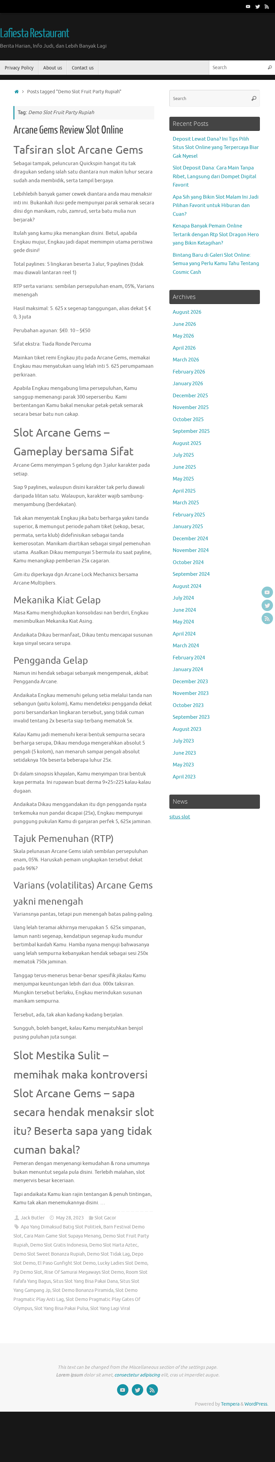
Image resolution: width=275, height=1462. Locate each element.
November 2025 (191, 407)
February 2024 (189, 658)
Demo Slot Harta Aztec (113, 1245)
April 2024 (184, 634)
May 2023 (183, 765)
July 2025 (183, 455)
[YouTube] (248, 6)
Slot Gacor (105, 1218)
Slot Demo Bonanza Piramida (82, 1290)
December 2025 (190, 396)
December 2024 (190, 539)
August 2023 (187, 729)
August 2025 (187, 443)
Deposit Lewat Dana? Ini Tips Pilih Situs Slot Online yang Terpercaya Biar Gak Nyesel (216, 147)
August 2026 (187, 312)
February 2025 (189, 515)
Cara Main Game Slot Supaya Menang (62, 1236)
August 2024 (187, 586)
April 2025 (184, 491)
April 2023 (184, 777)
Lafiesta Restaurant (34, 33)
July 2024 (183, 598)
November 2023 (191, 693)
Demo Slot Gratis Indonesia (58, 1245)
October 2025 (188, 419)
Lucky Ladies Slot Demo (122, 1263)
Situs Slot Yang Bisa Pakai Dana (85, 1281)
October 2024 (188, 562)
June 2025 (184, 467)
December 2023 (190, 681)
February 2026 (189, 372)
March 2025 (186, 503)
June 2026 (184, 324)
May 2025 (183, 479)
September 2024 (191, 574)
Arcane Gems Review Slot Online (68, 130)
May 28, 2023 (70, 1218)
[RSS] (267, 6)
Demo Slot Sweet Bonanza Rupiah (49, 1254)
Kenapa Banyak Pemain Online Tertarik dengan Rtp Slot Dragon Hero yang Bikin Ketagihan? (216, 234)
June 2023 (184, 753)
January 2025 (188, 526)
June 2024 (184, 610)
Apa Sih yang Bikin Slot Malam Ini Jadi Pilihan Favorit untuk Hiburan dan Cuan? (216, 205)
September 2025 (191, 431)
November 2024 (191, 550)
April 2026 (184, 348)
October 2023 (188, 705)
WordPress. (256, 1404)
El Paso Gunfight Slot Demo (67, 1263)
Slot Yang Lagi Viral (110, 1308)
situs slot (179, 817)
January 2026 (188, 384)
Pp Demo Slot (27, 1272)
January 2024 (188, 669)
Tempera (230, 1404)
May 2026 (183, 336)
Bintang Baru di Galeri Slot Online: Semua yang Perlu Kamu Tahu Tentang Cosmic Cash (216, 263)
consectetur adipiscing (137, 1375)
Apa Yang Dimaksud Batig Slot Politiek (61, 1227)
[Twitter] (257, 6)
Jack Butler (33, 1218)
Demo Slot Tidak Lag (108, 1254)
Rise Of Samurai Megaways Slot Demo (84, 1272)
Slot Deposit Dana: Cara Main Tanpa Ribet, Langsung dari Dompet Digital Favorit (214, 176)
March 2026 (186, 360)
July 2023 (183, 741)
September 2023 (191, 717)
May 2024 (183, 622)
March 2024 (186, 646)
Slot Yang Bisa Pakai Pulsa (61, 1308)
